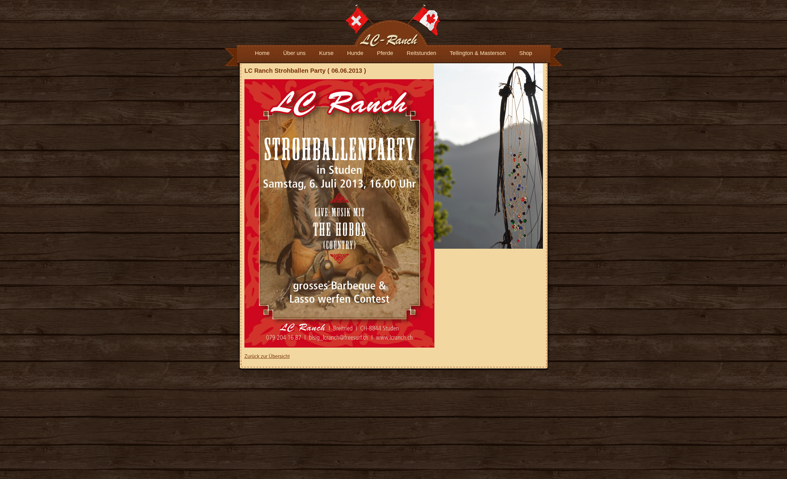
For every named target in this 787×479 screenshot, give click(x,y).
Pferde (385, 53)
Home (262, 53)
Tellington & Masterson (478, 53)
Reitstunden (421, 53)
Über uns (294, 53)
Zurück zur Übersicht (267, 356)
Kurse (326, 53)
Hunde (355, 53)
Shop (525, 53)
